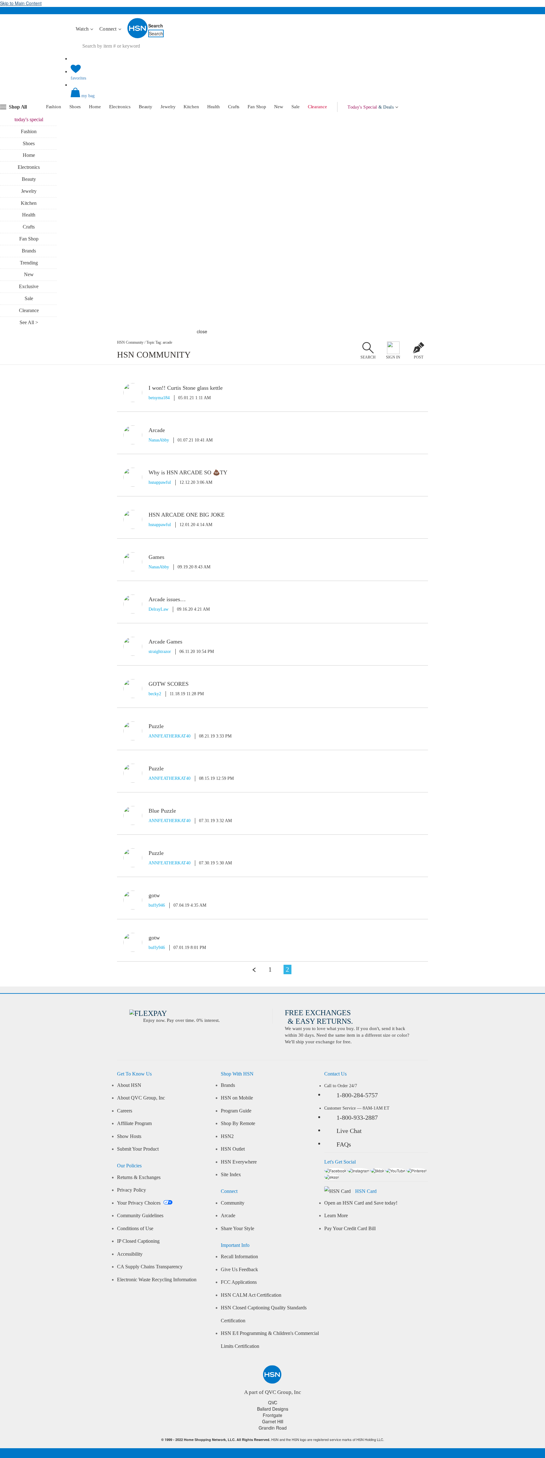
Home (95, 106)
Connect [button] (108, 29)
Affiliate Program (134, 1123)
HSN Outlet (233, 1149)
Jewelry (168, 106)
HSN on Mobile (237, 1098)
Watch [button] (83, 29)
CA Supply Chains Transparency (150, 1267)
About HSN (129, 1085)
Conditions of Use (135, 1228)
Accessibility (130, 1254)
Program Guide (236, 1111)
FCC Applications (239, 1282)
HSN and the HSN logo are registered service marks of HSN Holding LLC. (272, 1439)
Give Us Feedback (239, 1269)
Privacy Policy (131, 1190)
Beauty (145, 106)
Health (213, 106)
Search (155, 25)
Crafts (233, 106)
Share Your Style (237, 1228)
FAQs (344, 1144)
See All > (29, 322)
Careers (124, 1111)
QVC (272, 1402)
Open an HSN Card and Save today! (360, 1203)
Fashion (53, 106)
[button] (272, 98)
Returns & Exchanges (139, 1177)
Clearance (317, 106)
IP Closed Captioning (138, 1241)
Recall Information (239, 1256)
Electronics (120, 106)
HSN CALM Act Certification (251, 1295)
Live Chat (349, 1130)
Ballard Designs (272, 1409)
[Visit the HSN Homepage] (137, 37)
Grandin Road (273, 1428)
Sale (295, 106)
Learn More (336, 1215)
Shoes (75, 106)
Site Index (231, 1174)
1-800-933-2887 (357, 1117)
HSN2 (227, 1136)
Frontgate (272, 1415)
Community (232, 1203)
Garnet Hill (272, 1421)
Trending (29, 262)
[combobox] (189, 46)
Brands (29, 250)
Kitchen (191, 106)
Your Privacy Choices (139, 1203)
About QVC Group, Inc (141, 1098)
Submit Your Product (138, 1149)
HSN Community (130, 342)
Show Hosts (129, 1136)
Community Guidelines (140, 1215)
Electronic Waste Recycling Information (156, 1280)
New (278, 106)
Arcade (228, 1215)
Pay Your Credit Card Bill (350, 1228)
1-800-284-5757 (357, 1095)
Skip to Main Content (21, 3)
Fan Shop (257, 106)
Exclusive (28, 286)
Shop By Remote (238, 1123)
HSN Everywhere (239, 1162)
